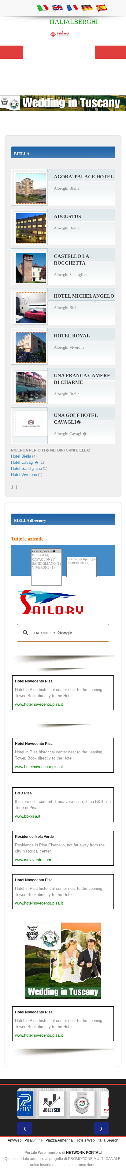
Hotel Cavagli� (25, 462)
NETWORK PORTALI (84, 1152)
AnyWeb (15, 1140)
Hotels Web (85, 1140)
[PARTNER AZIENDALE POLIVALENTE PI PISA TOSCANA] (21, 1103)
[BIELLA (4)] (46, 555)
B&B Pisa (23, 793)
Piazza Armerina (59, 1140)
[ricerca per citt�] (46, 551)
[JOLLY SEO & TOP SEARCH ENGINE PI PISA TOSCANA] (51, 1103)
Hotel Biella (21, 456)
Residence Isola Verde (34, 836)
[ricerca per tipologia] (81, 559)
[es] (101, 7)
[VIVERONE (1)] (46, 568)
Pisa (28, 1140)
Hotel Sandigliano (26, 468)
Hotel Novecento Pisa (34, 681)
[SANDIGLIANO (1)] (46, 564)
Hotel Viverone (24, 474)
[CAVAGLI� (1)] (46, 559)
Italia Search (108, 1140)
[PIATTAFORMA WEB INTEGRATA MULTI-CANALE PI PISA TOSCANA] (82, 1103)
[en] (57, 7)
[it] (43, 7)
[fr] (72, 7)
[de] (87, 7)
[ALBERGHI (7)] (81, 563)
